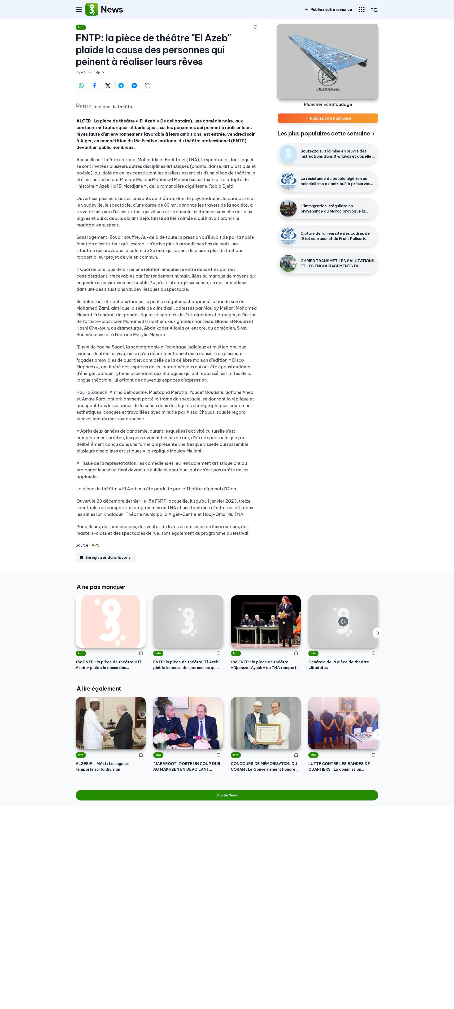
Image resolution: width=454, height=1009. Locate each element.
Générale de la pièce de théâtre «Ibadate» (338, 665)
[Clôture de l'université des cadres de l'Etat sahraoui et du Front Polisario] (288, 235)
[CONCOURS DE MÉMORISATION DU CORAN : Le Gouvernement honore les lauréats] (266, 723)
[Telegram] (121, 85)
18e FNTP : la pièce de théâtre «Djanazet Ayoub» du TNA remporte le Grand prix (265, 665)
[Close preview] (315, 640)
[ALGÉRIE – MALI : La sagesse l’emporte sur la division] (111, 723)
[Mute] (371, 640)
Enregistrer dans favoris (108, 557)
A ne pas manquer (101, 586)
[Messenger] (134, 85)
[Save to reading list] (255, 27)
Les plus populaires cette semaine (323, 133)
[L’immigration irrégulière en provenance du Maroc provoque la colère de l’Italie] (288, 208)
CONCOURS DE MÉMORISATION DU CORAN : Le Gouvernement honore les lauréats (264, 766)
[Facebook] (94, 85)
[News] (91, 9)
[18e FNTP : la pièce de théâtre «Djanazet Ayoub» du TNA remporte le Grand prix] (266, 621)
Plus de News (227, 795)
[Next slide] (378, 633)
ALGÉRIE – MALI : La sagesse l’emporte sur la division (103, 766)
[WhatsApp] (81, 85)
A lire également (99, 688)
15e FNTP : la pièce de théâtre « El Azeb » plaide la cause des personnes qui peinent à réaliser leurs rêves (108, 665)
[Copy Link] (147, 85)
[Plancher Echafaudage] (327, 61)
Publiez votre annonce (331, 9)
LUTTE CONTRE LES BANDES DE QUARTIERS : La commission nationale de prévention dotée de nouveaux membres (339, 766)
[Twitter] (108, 85)
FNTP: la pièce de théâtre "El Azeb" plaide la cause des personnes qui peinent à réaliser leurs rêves (186, 665)
